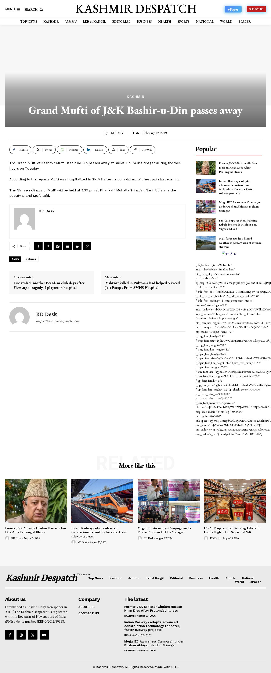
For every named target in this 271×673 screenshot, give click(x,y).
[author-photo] (8, 538)
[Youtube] (44, 634)
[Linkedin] (67, 246)
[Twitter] (48, 246)
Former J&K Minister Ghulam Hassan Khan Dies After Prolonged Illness (238, 167)
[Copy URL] (87, 246)
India (127, 635)
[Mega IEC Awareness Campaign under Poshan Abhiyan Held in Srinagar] (205, 206)
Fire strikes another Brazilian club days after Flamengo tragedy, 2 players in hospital (49, 285)
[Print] (77, 246)
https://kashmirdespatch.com (57, 321)
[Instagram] (21, 634)
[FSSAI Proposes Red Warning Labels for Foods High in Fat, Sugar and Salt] (205, 224)
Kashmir (135, 97)
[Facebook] (38, 246)
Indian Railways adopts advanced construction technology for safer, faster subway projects (99, 532)
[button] (34, 9)
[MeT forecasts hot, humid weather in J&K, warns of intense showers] (205, 243)
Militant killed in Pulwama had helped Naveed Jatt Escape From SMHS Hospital (142, 285)
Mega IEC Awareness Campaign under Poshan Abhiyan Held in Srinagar (239, 206)
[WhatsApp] (58, 246)
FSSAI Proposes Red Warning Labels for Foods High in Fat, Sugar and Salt (238, 225)
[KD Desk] (19, 317)
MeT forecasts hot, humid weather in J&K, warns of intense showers (240, 243)
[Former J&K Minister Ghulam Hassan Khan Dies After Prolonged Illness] (205, 167)
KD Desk (117, 133)
